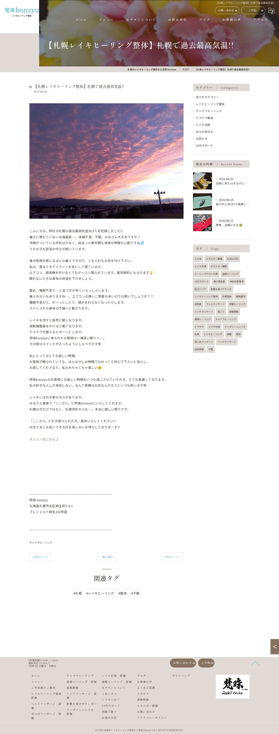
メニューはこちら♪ (44, 439)
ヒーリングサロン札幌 (206, 273)
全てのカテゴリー (207, 97)
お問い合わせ (226, 10)
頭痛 (229, 334)
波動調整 (234, 311)
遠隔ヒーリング (203, 319)
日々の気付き (204, 132)
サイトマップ (181, 676)
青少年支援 (219, 281)
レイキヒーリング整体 (210, 104)
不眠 (210, 349)
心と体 (198, 258)
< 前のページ (40, 557)
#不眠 (135, 593)
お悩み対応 (232, 258)
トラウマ (199, 326)
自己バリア (200, 289)
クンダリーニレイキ (235, 326)
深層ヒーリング (237, 304)
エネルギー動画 (214, 258)
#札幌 (77, 593)
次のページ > (172, 557)
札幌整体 (227, 296)
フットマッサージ (215, 304)
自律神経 (199, 349)
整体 (238, 334)
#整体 (122, 593)
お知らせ (201, 138)
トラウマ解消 (204, 118)
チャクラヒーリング (40, 542)
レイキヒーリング (213, 334)
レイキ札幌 (200, 266)
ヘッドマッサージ (227, 341)
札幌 (197, 334)
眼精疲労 (240, 296)
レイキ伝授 (203, 125)
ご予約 (252, 10)
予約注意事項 (237, 281)
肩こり (221, 311)
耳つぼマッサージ (204, 341)
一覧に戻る (106, 557)
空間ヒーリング (230, 273)
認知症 (198, 304)
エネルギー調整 (219, 266)
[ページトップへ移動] (247, 663)
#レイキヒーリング (100, 593)
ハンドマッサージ (204, 311)
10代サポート (204, 145)
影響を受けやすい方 (221, 289)
